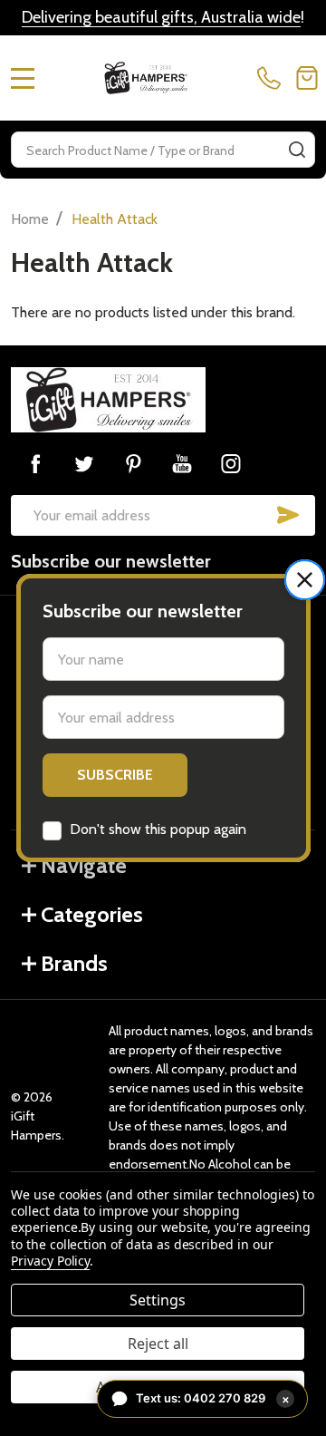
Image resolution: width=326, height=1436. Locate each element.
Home (30, 219)
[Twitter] (84, 463)
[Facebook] (35, 463)
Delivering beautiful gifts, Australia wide (161, 17)
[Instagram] (230, 463)
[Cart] (307, 78)
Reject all (158, 1344)
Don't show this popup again (158, 829)
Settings (157, 1300)
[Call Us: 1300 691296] (272, 78)
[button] (304, 579)
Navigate (84, 865)
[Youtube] (182, 463)
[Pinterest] (133, 463)
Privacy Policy (50, 1260)
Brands (74, 963)
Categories (92, 914)
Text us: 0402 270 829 (213, 1398)
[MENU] (22, 78)
